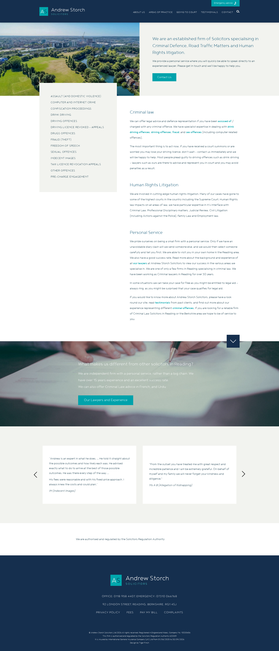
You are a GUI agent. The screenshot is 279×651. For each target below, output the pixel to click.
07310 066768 (166, 596)
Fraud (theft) (61, 139)
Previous (34, 474)
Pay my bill (149, 612)
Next (244, 474)
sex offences (194, 132)
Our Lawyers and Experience (105, 400)
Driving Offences (64, 121)
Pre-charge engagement (70, 176)
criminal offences (183, 308)
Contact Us (164, 77)
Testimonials (209, 12)
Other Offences (63, 170)
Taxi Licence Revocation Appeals (76, 164)
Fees (130, 612)
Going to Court (186, 12)
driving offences (161, 132)
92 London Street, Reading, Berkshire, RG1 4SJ (140, 604)
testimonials (162, 302)
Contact (227, 12)
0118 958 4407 (124, 596)
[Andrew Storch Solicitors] (62, 11)
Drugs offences (63, 133)
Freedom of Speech (65, 145)
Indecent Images (63, 158)
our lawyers (140, 263)
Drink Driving (61, 114)
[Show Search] (238, 11)
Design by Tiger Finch (139, 643)
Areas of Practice (161, 12)
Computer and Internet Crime (73, 102)
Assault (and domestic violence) (76, 96)
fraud (175, 132)
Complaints (173, 612)
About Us (139, 12)
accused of (224, 121)
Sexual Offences (64, 152)
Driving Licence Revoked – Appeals (77, 127)
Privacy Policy (108, 612)
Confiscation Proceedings (71, 108)
